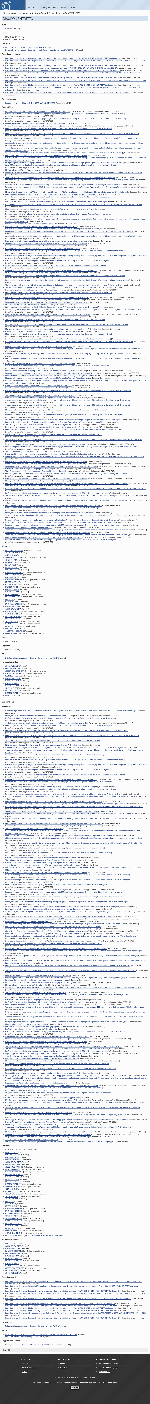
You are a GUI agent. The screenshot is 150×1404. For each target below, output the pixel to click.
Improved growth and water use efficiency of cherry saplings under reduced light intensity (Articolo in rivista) (47, 314)
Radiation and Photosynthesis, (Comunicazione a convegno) (28, 527)
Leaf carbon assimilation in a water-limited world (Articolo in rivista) (31, 224)
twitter (63, 1363)
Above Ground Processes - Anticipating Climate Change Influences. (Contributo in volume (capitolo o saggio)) (47, 297)
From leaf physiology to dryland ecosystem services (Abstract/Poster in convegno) (37, 290)
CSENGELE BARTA (12, 555)
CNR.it (73, 7)
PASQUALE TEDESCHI (13, 628)
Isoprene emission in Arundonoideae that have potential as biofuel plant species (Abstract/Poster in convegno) (48, 373)
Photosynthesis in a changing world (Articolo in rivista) (26, 317)
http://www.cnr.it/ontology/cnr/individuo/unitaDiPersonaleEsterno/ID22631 (34, 1235)
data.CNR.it (32, 7)
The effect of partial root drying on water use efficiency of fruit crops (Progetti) (35, 471)
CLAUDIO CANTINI (12, 589)
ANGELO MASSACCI (12, 594)
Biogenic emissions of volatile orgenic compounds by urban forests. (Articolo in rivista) (38, 123)
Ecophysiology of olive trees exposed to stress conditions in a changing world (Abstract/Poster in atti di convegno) (49, 513)
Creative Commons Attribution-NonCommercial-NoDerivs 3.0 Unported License (86, 1383)
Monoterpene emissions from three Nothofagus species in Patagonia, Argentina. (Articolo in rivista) (43, 464)
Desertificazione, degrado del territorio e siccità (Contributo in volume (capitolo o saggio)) (40, 363)
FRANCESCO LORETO (13, 606)
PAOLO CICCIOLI (11, 577)
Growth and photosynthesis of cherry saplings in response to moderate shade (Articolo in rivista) (42, 331)
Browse (63, 7)
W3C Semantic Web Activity (109, 1363)
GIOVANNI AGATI (11, 584)
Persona (8, 29)
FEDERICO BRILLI (11, 624)
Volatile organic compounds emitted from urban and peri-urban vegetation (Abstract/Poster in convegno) (46, 243)
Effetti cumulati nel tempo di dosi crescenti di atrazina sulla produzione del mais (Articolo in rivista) (43, 273)
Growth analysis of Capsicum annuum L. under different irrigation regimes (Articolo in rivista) (41, 246)
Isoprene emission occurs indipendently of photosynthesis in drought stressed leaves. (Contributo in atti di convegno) (51, 270)
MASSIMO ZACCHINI (13, 570)
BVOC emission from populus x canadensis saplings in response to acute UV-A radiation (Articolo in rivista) (46, 478)
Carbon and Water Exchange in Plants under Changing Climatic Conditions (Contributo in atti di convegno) (46, 155)
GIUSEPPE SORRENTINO (14, 631)
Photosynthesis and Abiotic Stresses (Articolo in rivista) (26, 170)
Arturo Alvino (10, 626)
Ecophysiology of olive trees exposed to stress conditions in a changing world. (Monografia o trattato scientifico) (48, 241)
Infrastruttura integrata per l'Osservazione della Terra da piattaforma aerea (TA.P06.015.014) (41, 50)
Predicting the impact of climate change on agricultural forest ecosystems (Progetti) (37, 486)
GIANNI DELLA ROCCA (13, 611)
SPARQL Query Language (108, 1367)
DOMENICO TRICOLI (13, 592)
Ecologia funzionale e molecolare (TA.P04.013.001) (24, 47)
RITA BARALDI (10, 565)
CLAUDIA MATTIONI (12, 560)
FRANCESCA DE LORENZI (14, 604)
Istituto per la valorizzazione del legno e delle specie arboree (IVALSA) (32, 658)
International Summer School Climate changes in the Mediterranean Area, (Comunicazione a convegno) (45, 444)
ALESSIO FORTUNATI (13, 616)
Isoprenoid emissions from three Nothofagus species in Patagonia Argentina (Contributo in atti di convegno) (47, 302)
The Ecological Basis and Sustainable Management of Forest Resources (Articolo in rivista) (39, 395)
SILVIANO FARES (11, 621)
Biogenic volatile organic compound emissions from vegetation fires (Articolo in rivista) (38, 346)
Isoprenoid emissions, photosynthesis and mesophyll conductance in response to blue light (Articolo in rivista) (47, 532)
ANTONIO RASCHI (12, 553)
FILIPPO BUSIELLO (12, 567)
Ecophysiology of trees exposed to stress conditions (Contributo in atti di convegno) (37, 111)
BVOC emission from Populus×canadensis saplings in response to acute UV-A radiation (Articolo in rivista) (46, 397)
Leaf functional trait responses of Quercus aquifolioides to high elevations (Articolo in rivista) (41, 226)
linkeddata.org (104, 1371)
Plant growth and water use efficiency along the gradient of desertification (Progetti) (38, 481)
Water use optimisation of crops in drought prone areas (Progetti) (30, 468)
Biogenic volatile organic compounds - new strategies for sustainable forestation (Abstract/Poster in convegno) (48, 378)
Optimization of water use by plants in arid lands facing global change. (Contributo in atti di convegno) (44, 126)
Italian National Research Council (82, 1378)
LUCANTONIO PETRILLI (14, 572)
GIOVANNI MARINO (12, 602)
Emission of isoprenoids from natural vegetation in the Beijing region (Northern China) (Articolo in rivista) (46, 461)
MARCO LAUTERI (11, 582)
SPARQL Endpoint (48, 7)
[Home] (12, 5)
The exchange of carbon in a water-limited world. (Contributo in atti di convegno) (36, 424)
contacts (63, 1367)
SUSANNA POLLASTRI (13, 597)
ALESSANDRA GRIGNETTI (14, 557)
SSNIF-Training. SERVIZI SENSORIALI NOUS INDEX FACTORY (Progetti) (31, 304)
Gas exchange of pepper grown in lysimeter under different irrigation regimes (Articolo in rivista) (42, 248)
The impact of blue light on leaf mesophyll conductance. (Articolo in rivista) (34, 451)
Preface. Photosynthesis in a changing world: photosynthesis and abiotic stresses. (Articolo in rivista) (44, 371)
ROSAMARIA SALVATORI (14, 619)
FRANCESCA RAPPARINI (14, 579)
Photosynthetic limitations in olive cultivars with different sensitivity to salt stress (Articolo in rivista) (43, 537)
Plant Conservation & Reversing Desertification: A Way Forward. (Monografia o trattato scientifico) (43, 300)
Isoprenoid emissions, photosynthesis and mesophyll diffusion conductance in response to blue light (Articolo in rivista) (51, 466)
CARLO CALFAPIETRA (13, 609)
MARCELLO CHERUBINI (14, 575)
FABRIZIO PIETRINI (12, 587)
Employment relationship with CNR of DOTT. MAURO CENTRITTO (30, 103)
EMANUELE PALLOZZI (13, 633)
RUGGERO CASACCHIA (13, 562)
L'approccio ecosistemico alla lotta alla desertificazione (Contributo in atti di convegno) (38, 385)
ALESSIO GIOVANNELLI (14, 550)
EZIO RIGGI (9, 599)
